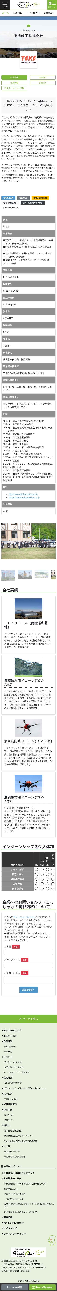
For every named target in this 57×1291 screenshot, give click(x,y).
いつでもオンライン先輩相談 (16, 1072)
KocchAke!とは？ (13, 1030)
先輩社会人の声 (11, 1099)
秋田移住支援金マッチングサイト (18, 1136)
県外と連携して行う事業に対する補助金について (25, 1184)
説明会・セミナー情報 (14, 88)
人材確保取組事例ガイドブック (19, 1173)
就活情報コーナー (12, 1151)
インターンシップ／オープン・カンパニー (25, 1088)
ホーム (5, 13)
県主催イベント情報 (13, 1062)
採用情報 (14, 83)
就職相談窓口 (10, 1104)
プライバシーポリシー (24, 917)
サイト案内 (32, 13)
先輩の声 (43, 83)
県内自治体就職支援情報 (14, 1156)
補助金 (7, 1125)
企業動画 (43, 77)
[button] (5, 544)
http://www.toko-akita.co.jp (23, 494)
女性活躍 (8, 1077)
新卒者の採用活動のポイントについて (20, 1212)
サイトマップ (10, 1228)
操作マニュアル (11, 1189)
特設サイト (9, 1120)
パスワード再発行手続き (14, 1194)
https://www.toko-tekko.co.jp (24, 497)
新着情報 (17, 13)
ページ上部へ (30, 1018)
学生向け (8, 1109)
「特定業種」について (14, 1199)
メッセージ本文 (15, 972)
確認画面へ (28, 989)
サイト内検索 (16, 1287)
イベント (8, 1056)
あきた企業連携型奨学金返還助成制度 (20, 1141)
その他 (7, 1146)
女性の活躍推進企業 (13, 1083)
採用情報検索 (10, 1046)
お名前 (10, 946)
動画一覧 (8, 1051)
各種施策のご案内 (12, 1178)
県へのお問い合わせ (44, 1287)
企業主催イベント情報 (14, 1067)
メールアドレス (15, 959)
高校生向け (9, 1115)
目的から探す (10, 1035)
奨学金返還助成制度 (13, 1130)
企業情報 (48, 13)
